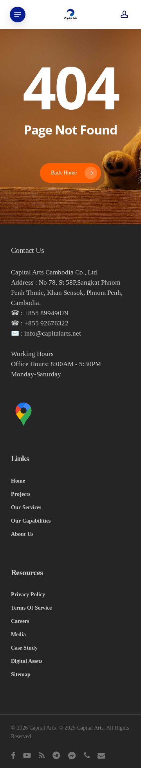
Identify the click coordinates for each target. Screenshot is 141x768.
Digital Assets (26, 661)
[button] (17, 14)
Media (18, 634)
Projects (20, 494)
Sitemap (21, 674)
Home (18, 481)
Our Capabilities (31, 521)
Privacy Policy (28, 594)
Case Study (24, 648)
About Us (22, 534)
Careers (20, 621)
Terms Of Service (31, 608)
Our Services (26, 507)
